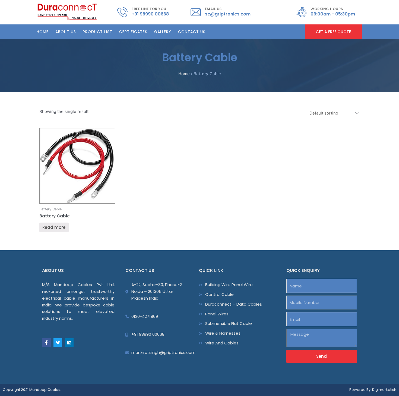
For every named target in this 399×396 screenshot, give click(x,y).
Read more (53, 227)
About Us (65, 31)
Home (43, 31)
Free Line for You (149, 8)
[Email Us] (196, 12)
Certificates (133, 31)
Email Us (213, 8)
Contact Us (191, 31)
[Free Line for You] (122, 12)
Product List (97, 31)
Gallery (162, 31)
